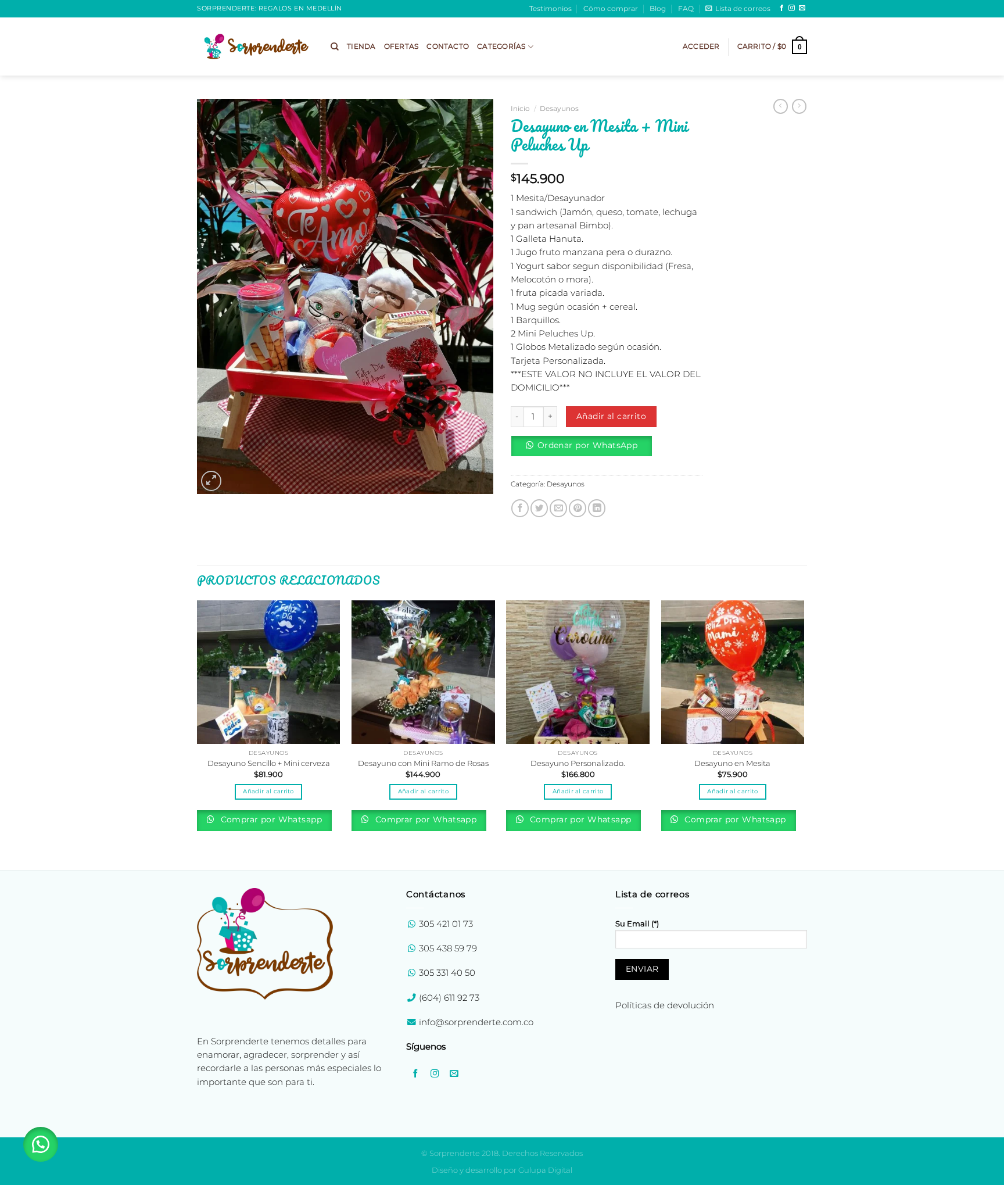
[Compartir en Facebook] (520, 508)
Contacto (447, 46)
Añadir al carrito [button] (268, 791)
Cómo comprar (610, 9)
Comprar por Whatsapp (270, 819)
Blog (658, 9)
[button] (585, 450)
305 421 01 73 (446, 924)
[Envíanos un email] (802, 8)
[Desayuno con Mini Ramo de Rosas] (423, 672)
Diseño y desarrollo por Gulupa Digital (502, 1170)
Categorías (501, 46)
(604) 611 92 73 (448, 998)
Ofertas (401, 46)
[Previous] (197, 734)
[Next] (803, 734)
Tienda (361, 46)
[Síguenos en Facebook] (782, 8)
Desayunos (559, 108)
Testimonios (550, 9)
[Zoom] (211, 481)
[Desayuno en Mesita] (733, 672)
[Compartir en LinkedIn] (596, 508)
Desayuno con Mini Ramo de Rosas (423, 763)
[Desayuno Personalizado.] (578, 672)
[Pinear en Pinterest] (577, 508)
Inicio (520, 108)
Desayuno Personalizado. (577, 763)
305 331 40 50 (447, 973)
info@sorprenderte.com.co (476, 1022)
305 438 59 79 (448, 948)
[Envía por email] (558, 508)
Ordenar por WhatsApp (587, 445)
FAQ (686, 9)
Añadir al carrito (611, 416)
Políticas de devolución (664, 1005)
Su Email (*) (637, 923)
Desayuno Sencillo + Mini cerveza (268, 763)
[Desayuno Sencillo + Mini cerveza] (268, 672)
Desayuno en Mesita (732, 763)
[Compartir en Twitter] (539, 508)
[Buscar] (335, 47)
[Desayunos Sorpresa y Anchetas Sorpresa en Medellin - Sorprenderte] (255, 46)
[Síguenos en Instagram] (791, 8)
